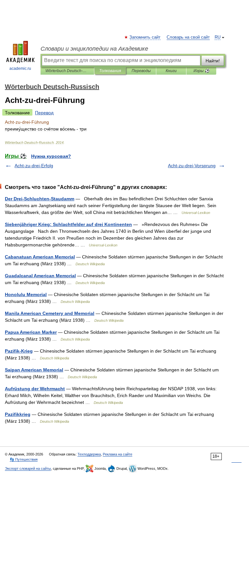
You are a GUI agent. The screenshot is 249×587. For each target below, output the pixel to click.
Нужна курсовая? (51, 156)
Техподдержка (89, 454)
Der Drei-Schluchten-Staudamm (39, 198)
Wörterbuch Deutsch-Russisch (67, 71)
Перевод (44, 112)
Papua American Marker (31, 332)
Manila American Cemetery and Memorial (49, 313)
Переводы (141, 71)
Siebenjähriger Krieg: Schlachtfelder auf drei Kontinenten (68, 224)
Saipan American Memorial (34, 369)
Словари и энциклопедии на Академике (94, 48)
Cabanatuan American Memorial (40, 256)
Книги (171, 71)
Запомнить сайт (145, 37)
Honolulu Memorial (26, 294)
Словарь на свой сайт (188, 37)
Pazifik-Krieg (19, 351)
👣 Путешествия (24, 459)
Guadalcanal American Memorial (40, 275)
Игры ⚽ (201, 71)
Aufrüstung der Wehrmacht (35, 388)
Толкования (110, 71)
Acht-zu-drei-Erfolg (34, 165)
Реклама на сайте (117, 454)
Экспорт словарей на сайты (28, 468)
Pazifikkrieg (17, 414)
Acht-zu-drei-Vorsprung (192, 165)
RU (217, 37)
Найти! (213, 60)
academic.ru (20, 68)
